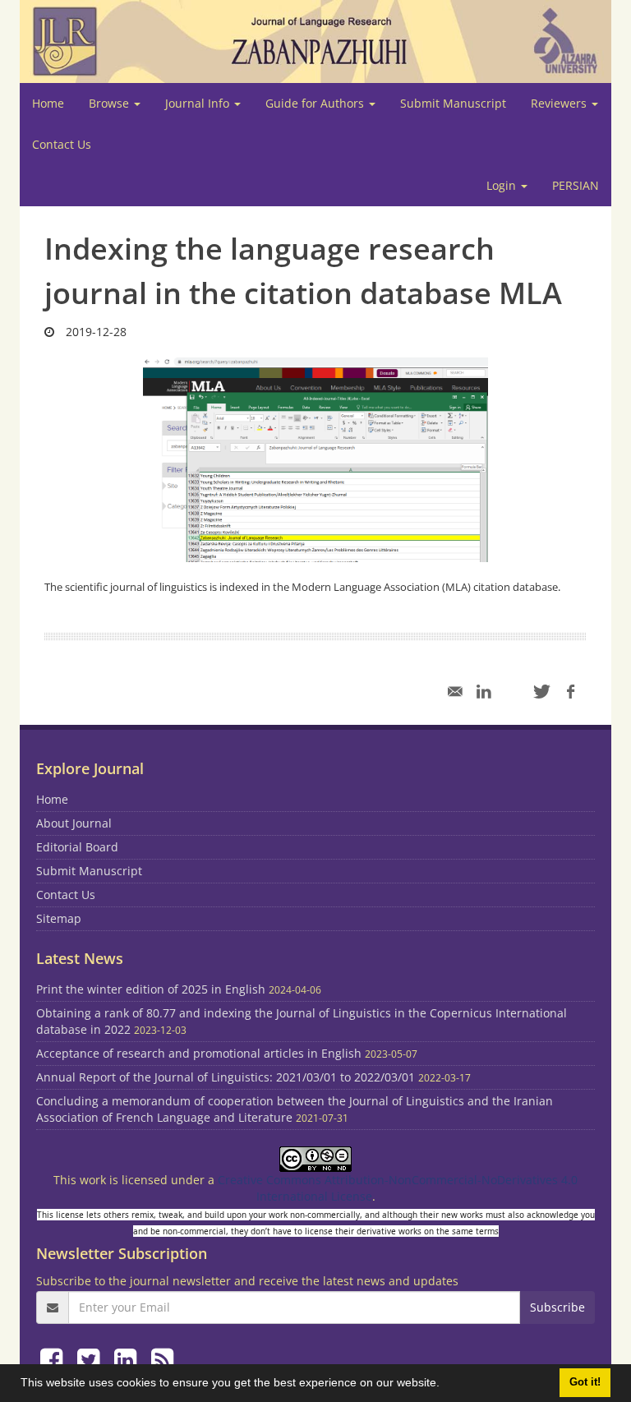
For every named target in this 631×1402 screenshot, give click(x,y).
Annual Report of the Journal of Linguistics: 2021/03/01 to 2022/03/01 (225, 1077)
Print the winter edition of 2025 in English (150, 989)
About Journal (74, 823)
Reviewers (560, 103)
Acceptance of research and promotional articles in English (199, 1053)
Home (48, 103)
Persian (575, 185)
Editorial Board (77, 847)
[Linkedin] (128, 1359)
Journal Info (199, 103)
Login (502, 185)
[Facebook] (54, 1359)
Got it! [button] (585, 1382)
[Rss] (162, 1359)
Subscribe (557, 1307)
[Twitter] (91, 1359)
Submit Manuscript (453, 103)
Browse (110, 103)
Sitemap (58, 918)
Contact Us (61, 144)
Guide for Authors (316, 103)
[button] (445, 1384)
